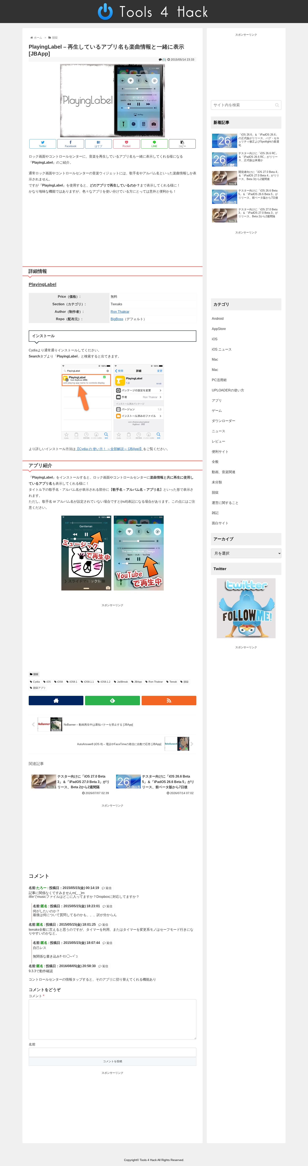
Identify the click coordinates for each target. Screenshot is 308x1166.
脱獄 (35, 674)
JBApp (138, 681)
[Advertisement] (112, 228)
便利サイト (220, 451)
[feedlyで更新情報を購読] (112, 700)
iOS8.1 (73, 681)
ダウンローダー (223, 421)
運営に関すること (225, 503)
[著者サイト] (56, 700)
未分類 (217, 482)
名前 (32, 1044)
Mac (215, 359)
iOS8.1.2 (105, 681)
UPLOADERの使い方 (228, 390)
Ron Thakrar (120, 311)
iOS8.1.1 (89, 681)
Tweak (173, 681)
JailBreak (122, 681)
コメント (36, 996)
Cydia (36, 681)
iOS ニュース (222, 349)
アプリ (217, 400)
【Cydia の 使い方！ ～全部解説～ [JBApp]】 (109, 449)
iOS (49, 681)
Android (218, 318)
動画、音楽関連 (223, 472)
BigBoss (117, 319)
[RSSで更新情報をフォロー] (169, 700)
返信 (108, 888)
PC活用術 (219, 380)
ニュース (218, 431)
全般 (215, 461)
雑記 (215, 513)
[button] (277, 105)
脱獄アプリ (39, 687)
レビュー (218, 441)
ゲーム (217, 410)
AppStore (219, 329)
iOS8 (60, 681)
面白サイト (220, 523)
